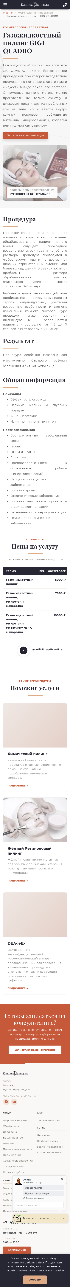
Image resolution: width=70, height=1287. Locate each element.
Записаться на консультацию (35, 1049)
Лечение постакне (15, 1211)
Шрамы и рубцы (13, 1172)
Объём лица (11, 1126)
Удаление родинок (49, 1152)
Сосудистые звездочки (18, 1160)
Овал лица (10, 1132)
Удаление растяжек (50, 1146)
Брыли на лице (13, 1137)
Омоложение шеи (48, 1120)
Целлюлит (43, 1135)
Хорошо (35, 1279)
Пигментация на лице (17, 1149)
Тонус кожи (10, 1188)
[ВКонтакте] (14, 1102)
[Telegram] (6, 1102)
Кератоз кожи (12, 1199)
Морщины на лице (15, 1120)
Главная (8, 12)
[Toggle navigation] (4, 5)
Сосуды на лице (13, 1166)
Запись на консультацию (26, 135)
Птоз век (9, 1143)
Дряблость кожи (47, 1141)
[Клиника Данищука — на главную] (35, 1073)
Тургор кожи (11, 1194)
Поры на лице (12, 1155)
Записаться (17, 1250)
